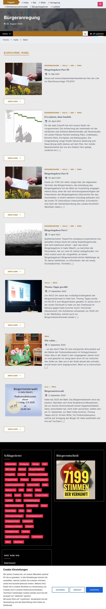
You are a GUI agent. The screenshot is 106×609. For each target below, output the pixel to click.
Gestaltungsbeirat (39, 480)
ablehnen (77, 590)
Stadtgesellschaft (34, 516)
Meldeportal (32, 506)
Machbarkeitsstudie (14, 506)
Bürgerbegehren (40, 6)
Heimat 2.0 (10, 490)
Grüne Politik (33, 485)
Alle (46, 387)
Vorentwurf (37, 537)
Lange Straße (41, 495)
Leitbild (56, 6)
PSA (21, 511)
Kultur (8, 495)
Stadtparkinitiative (13, 526)
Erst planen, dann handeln (57, 117)
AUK (45, 464)
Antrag (35, 464)
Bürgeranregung (22, 17)
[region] (53, 587)
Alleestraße (10, 464)
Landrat (28, 495)
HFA (21, 490)
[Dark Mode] (85, 33)
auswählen (60, 590)
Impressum (10, 563)
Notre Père (10, 511)
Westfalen (18, 542)
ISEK (72, 66)
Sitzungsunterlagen (14, 516)
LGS (18, 500)
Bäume (22, 469)
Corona (22, 474)
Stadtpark (27, 521)
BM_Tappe (10, 469)
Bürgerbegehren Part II (56, 173)
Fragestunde (11, 480)
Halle (26, 2)
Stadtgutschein (12, 521)
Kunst (17, 495)
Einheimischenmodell (17, 6)
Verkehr (25, 531)
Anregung (55, 2)
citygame (10, 474)
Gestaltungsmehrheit (14, 485)
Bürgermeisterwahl (54, 391)
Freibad (24, 480)
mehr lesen (13, 101)
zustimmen (94, 590)
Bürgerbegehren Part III (56, 69)
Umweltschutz (12, 531)
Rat (34, 2)
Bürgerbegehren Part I (55, 230)
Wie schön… (50, 340)
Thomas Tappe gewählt (56, 287)
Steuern (29, 526)
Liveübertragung (32, 500)
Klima (38, 490)
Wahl (43, 2)
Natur (44, 506)
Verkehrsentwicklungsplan (17, 537)
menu (5, 33)
